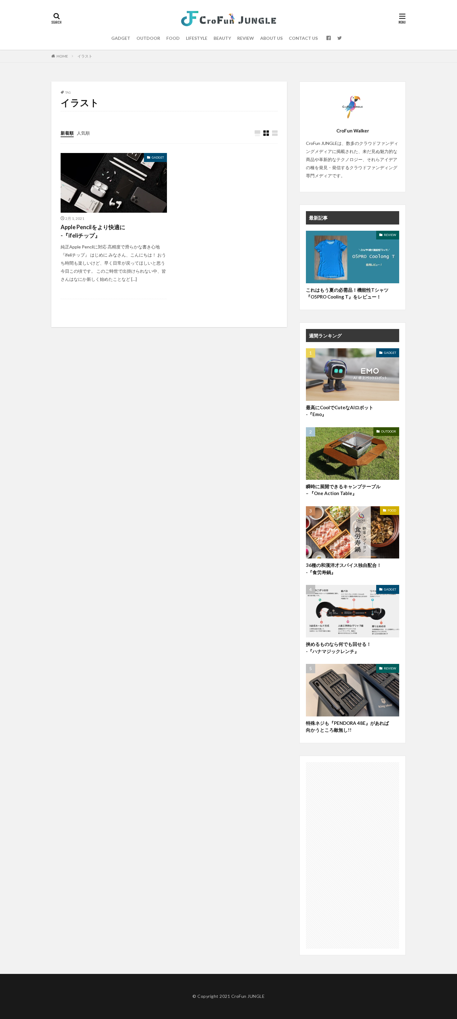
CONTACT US (303, 38)
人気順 (83, 133)
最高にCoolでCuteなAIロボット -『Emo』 (339, 411)
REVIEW (245, 38)
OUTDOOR (148, 38)
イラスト (84, 56)
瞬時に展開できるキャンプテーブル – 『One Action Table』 (343, 490)
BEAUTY (222, 38)
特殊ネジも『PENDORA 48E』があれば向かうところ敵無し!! (347, 726)
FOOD (173, 38)
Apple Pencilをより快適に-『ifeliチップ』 (93, 231)
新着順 (67, 133)
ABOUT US (271, 38)
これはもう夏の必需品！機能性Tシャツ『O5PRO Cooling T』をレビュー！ (347, 293)
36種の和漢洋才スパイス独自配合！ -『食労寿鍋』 (343, 568)
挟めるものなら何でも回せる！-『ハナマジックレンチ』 (338, 647)
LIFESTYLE (196, 38)
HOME (62, 56)
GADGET (120, 38)
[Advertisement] (352, 855)
